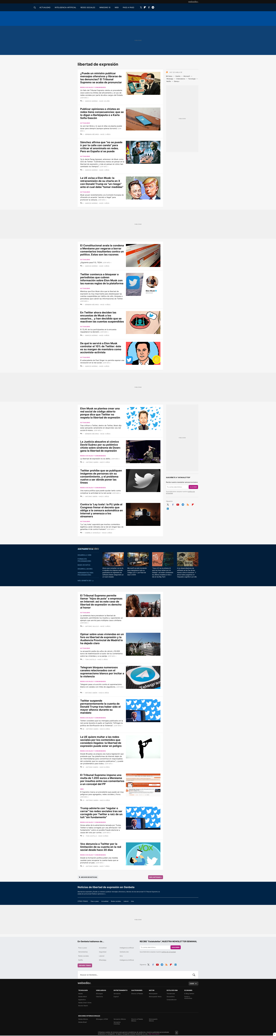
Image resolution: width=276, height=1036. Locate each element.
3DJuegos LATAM (102, 1019)
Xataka (80, 993)
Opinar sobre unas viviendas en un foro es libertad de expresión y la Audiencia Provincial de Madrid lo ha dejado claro (102, 639)
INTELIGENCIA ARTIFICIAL (65, 7)
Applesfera (82, 999)
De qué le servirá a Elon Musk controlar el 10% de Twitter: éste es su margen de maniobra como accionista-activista (100, 348)
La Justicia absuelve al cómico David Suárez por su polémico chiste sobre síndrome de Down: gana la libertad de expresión (100, 446)
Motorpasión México (153, 1020)
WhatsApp (102, 960)
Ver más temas (85, 965)
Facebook (149, 7)
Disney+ (177, 81)
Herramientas (83, 952)
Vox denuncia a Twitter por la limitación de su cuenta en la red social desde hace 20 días (100, 846)
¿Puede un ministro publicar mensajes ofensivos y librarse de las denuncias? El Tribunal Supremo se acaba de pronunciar (101, 78)
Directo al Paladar (137, 993)
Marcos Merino (91, 101)
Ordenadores (180, 79)
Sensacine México (120, 1019)
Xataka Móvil (82, 996)
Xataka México (83, 1019)
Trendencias (171, 993)
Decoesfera (170, 996)
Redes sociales (116, 901)
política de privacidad (169, 952)
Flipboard (145, 7)
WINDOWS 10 (104, 7)
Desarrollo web (84, 555)
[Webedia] (193, 1)
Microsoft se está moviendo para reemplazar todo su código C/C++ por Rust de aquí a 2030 (137, 571)
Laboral (126, 901)
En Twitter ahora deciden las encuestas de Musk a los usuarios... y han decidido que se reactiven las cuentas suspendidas (102, 317)
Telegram (153, 7)
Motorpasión (153, 993)
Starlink (177, 76)
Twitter (141, 7)
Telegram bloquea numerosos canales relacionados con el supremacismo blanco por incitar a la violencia (102, 672)
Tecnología (191, 79)
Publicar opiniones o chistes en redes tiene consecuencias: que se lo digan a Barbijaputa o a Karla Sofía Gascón (102, 113)
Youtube (178, 504)
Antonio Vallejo (92, 626)
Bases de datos (84, 565)
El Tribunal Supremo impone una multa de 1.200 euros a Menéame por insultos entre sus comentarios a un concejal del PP (102, 779)
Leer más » (84, 98)
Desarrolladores (85, 569)
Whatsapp (169, 79)
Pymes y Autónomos (188, 997)
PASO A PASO (128, 7)
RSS (188, 504)
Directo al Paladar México (137, 1020)
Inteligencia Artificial (127, 960)
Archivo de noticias (89, 877)
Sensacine (117, 993)
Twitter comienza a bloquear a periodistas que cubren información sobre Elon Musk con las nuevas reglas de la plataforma (101, 279)
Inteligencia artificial (127, 948)
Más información (154, 1034)
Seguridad (102, 952)
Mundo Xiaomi (83, 1005)
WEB (116, 7)
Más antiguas (155, 877)
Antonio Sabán (92, 462)
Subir (192, 983)
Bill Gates (169, 76)
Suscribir (193, 487)
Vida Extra (99, 996)
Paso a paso (95, 901)
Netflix (168, 81)
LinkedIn (167, 508)
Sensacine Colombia (117, 1023)
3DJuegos (99, 993)
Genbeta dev (88, 548)
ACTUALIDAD (44, 7)
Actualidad (85, 123)
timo (132, 901)
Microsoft (186, 76)
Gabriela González (92, 533)
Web (82, 789)
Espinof (116, 996)
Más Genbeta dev (84, 580)
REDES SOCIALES (88, 7)
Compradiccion (172, 999)
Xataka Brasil (82, 1022)
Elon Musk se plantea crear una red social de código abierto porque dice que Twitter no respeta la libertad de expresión (100, 413)
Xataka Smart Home (84, 1002)
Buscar (194, 975)
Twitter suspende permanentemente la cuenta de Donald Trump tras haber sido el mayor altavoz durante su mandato (100, 706)
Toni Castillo (90, 659)
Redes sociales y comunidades (93, 87)
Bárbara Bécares (92, 134)
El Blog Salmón (189, 993)
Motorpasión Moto (155, 996)
